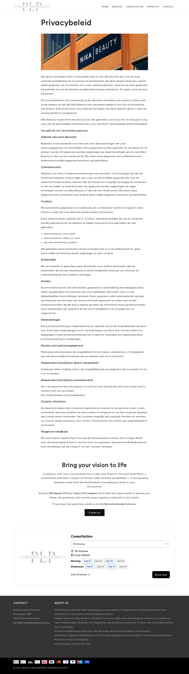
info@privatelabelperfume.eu (31, 622)
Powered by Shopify (57, 668)
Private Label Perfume (34, 668)
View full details (79, 574)
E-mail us (94, 512)
